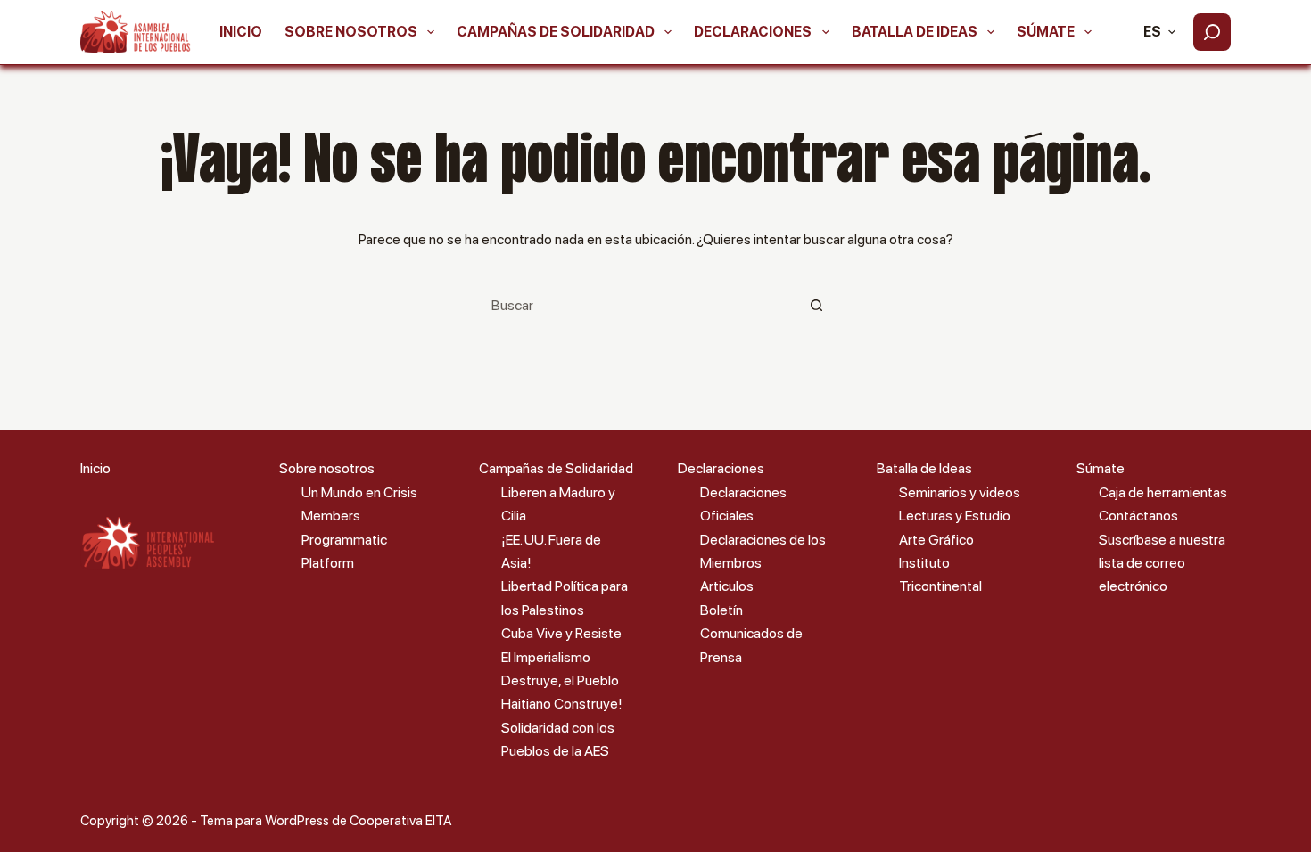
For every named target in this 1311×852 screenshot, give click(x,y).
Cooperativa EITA (400, 821)
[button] (1159, 32)
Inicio (240, 31)
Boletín (721, 610)
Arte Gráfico (936, 539)
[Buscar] (1212, 32)
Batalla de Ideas (914, 31)
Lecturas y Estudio (954, 515)
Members (330, 515)
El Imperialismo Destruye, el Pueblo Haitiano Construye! (562, 681)
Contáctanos (1138, 515)
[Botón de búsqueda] (816, 305)
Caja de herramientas (1163, 492)
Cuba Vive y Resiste (561, 633)
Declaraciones (753, 31)
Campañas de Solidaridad (556, 31)
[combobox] (638, 305)
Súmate (1046, 31)
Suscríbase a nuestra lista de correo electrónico (1162, 563)
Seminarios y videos (959, 492)
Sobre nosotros (350, 31)
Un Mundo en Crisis (359, 492)
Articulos (727, 586)
